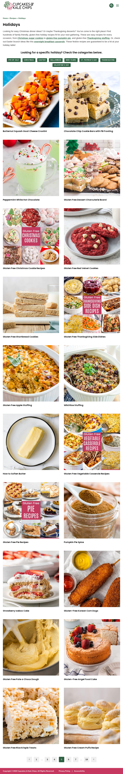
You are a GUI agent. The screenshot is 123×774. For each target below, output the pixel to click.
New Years (71, 60)
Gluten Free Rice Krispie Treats (19, 747)
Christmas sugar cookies (30, 38)
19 (86, 759)
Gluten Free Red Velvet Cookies (81, 268)
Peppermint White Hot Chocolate (21, 199)
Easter (42, 60)
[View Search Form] (111, 5)
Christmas (29, 60)
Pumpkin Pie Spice (74, 542)
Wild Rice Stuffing (73, 405)
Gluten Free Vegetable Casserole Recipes (86, 473)
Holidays (22, 18)
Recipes (13, 18)
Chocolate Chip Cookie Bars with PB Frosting (88, 131)
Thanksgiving (108, 60)
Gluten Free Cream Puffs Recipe (81, 747)
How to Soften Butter (14, 473)
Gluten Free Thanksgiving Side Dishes (84, 336)
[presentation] (31, 99)
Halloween (55, 60)
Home (5, 18)
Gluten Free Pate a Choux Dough (21, 679)
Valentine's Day (61, 65)
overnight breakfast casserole (49, 41)
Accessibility (79, 771)
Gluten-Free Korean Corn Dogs (81, 610)
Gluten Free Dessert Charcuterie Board (85, 199)
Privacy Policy (64, 771)
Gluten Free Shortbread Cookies (20, 336)
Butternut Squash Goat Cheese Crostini (25, 131)
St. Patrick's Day (89, 60)
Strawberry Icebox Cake (16, 610)
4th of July (13, 60)
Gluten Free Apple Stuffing (17, 405)
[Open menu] (117, 5)
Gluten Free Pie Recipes (15, 542)
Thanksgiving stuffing (98, 38)
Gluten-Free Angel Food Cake (80, 679)
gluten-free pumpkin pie (58, 38)
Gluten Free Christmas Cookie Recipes (24, 268)
